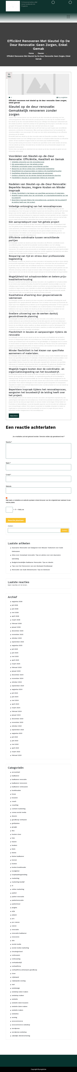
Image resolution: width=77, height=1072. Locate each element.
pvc (13, 918)
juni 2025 (15, 653)
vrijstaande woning (19, 981)
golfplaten (16, 823)
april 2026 (15, 616)
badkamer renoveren (19, 783)
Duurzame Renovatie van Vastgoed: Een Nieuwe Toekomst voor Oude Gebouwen (37, 549)
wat (13, 984)
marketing (15, 878)
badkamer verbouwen (20, 787)
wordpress (16, 1028)
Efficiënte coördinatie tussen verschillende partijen (30, 166)
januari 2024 (16, 715)
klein (13, 849)
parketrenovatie (18, 900)
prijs (13, 911)
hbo (13, 831)
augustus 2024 (17, 689)
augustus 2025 (17, 645)
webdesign (16, 988)
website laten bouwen (20, 1003)
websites (15, 1014)
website (15, 999)
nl (12, 885)
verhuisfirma (16, 966)
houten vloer (16, 834)
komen (14, 860)
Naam (8, 463)
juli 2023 (15, 737)
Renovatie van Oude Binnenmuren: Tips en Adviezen (31, 570)
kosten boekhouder (19, 867)
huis (13, 838)
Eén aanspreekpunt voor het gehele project (27, 164)
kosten (14, 864)
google (14, 827)
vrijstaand (15, 977)
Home (31, 53)
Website (8, 486)
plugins (14, 907)
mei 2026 (15, 612)
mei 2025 (15, 656)
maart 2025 (16, 664)
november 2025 (17, 634)
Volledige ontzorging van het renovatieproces (28, 162)
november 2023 (17, 722)
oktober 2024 (17, 682)
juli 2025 (15, 649)
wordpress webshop (19, 1032)
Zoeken (10, 526)
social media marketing (20, 948)
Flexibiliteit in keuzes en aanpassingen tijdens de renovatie (33, 178)
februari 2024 (17, 711)
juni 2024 (15, 697)
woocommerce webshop (21, 1025)
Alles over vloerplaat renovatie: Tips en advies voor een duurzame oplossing (36, 557)
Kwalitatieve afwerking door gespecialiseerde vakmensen (32, 173)
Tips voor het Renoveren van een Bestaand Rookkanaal (32, 566)
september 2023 (18, 730)
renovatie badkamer (19, 933)
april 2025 (15, 660)
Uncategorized (17, 951)
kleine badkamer (18, 856)
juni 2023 (15, 741)
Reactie (9, 442)
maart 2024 (16, 708)
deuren (41, 53)
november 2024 (17, 678)
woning (14, 1017)
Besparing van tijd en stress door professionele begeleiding (33, 169)
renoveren (15, 937)
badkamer (15, 776)
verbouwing (16, 959)
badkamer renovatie (19, 779)
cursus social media (19, 812)
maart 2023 (16, 752)
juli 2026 (15, 605)
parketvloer (16, 904)
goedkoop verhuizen (19, 820)
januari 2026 (16, 627)
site (13, 940)
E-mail (8, 475)
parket (14, 893)
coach (14, 801)
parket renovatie (18, 896)
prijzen (14, 915)
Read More (14, 415)
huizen (14, 842)
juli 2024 (15, 693)
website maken (17, 1010)
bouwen (15, 798)
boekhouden (16, 790)
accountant (16, 772)
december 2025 (17, 631)
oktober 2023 (17, 726)
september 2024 (18, 686)
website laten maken (19, 1006)
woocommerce (17, 1021)
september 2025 (18, 642)
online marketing (18, 889)
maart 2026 (16, 620)
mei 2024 (15, 700)
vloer (14, 973)
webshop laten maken (20, 992)
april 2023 (15, 748)
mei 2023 (15, 744)
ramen (14, 926)
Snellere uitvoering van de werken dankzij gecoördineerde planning (36, 175)
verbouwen (16, 955)
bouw (14, 794)
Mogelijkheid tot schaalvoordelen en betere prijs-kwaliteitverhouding (36, 171)
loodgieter (16, 871)
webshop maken (18, 995)
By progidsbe (62, 97)
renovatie (15, 929)
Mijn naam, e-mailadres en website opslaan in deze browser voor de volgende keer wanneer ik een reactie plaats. (38, 501)
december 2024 (17, 675)
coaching (15, 805)
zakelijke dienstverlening (21, 1036)
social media (16, 944)
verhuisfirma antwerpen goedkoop (24, 970)
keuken (14, 845)
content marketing (18, 809)
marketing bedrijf (18, 882)
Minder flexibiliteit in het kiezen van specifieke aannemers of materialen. (38, 193)
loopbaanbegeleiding (19, 874)
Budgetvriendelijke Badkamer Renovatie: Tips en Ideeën (32, 562)
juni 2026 (15, 609)
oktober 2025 (17, 638)
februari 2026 (17, 623)
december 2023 (17, 719)
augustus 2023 (17, 733)
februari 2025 (17, 667)
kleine (14, 853)
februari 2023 (17, 755)
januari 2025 (16, 671)
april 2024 (15, 704)
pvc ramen (16, 922)
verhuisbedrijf (17, 962)
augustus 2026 (17, 601)
